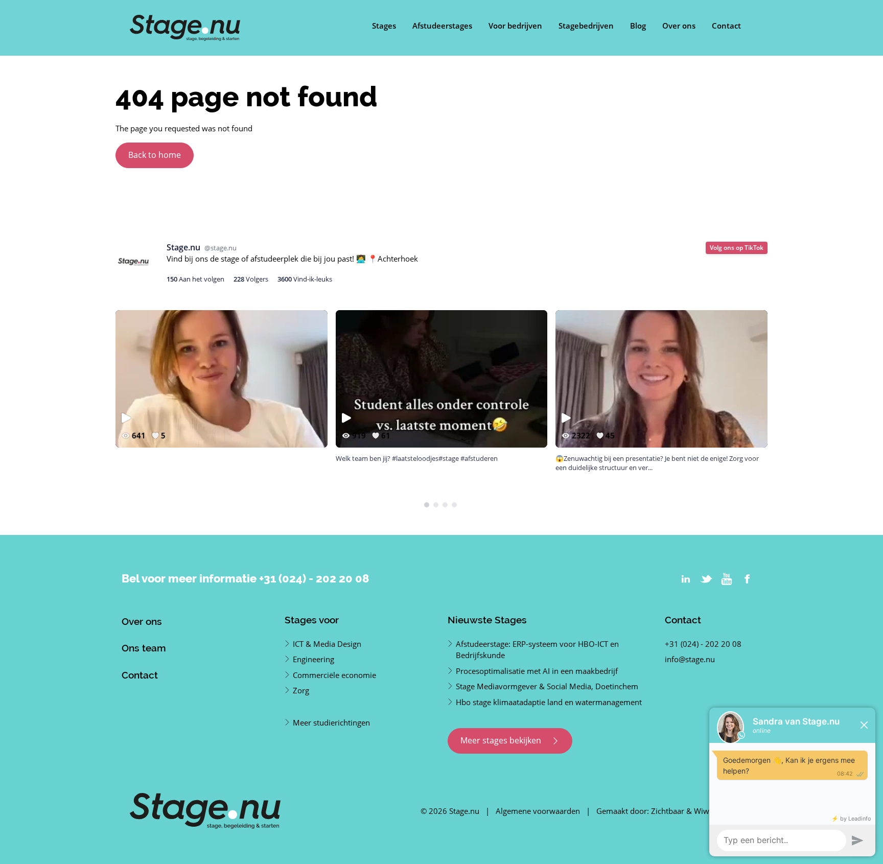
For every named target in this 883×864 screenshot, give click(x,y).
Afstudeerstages (442, 25)
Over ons (678, 25)
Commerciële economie (334, 675)
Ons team (144, 647)
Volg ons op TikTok (736, 247)
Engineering (313, 659)
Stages (384, 25)
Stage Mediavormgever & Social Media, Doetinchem (547, 686)
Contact (726, 25)
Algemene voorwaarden (538, 811)
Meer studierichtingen (331, 722)
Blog (638, 25)
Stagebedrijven (586, 25)
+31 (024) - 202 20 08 (314, 578)
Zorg (301, 690)
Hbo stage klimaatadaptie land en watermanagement (549, 702)
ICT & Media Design (327, 644)
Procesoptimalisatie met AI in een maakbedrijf (537, 671)
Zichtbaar (667, 811)
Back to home (154, 154)
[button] (426, 504)
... (650, 467)
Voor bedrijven (515, 25)
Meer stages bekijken (501, 740)
